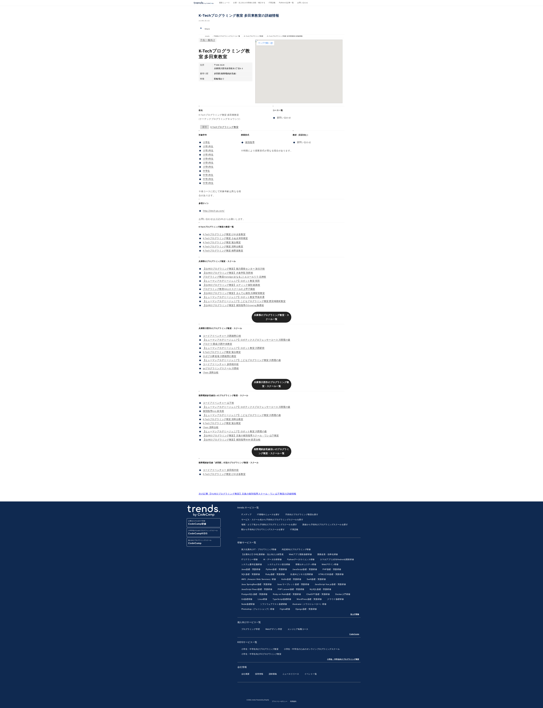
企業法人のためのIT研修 (197, 522)
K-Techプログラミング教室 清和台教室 (223, 246)
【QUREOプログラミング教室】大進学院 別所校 (228, 272)
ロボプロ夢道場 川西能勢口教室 (219, 356)
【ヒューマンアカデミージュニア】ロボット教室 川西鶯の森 (235, 431)
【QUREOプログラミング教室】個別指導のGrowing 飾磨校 (233, 305)
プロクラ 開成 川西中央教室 (217, 343)
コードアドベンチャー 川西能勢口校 (222, 335)
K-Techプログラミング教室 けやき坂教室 (224, 234)
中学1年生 (208, 174)
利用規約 (293, 701)
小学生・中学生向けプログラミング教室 (343, 659)
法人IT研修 (354, 614)
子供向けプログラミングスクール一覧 (227, 36)
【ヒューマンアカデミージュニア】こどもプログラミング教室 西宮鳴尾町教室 (244, 301)
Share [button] (207, 29)
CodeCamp (354, 634)
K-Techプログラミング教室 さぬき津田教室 (225, 238)
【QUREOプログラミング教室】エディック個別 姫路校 (231, 284)
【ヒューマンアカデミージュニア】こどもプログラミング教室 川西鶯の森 (242, 360)
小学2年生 (208, 150)
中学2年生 (208, 179)
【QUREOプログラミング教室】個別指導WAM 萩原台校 (231, 439)
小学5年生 (208, 162)
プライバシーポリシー (279, 701)
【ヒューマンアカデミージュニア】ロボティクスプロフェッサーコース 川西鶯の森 (246, 339)
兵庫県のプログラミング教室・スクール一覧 (271, 317)
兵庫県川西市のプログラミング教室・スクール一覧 (271, 384)
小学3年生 (208, 154)
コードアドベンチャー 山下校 (218, 402)
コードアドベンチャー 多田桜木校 (221, 364)
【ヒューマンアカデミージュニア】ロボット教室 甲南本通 (233, 297)
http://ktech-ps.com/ (214, 210)
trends (207, 36)
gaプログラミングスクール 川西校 (221, 368)
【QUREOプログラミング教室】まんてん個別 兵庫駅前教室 (234, 293)
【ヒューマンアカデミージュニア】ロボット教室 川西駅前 (233, 348)
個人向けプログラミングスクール (200, 541)
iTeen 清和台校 (210, 372)
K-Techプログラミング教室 (253, 36)
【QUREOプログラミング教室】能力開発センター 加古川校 (234, 268)
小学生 (206, 142)
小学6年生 (208, 166)
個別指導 (250, 142)
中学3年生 (208, 183)
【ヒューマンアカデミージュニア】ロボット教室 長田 (231, 280)
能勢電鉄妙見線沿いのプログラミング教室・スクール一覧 (271, 451)
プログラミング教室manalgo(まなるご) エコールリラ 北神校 (234, 276)
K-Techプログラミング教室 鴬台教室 (222, 242)
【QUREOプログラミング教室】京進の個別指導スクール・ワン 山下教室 (241, 435)
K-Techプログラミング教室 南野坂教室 (223, 250)
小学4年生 (208, 158)
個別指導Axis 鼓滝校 (213, 411)
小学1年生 (208, 146)
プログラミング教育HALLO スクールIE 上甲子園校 (229, 289)
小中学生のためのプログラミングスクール (203, 532)
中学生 (206, 170)
